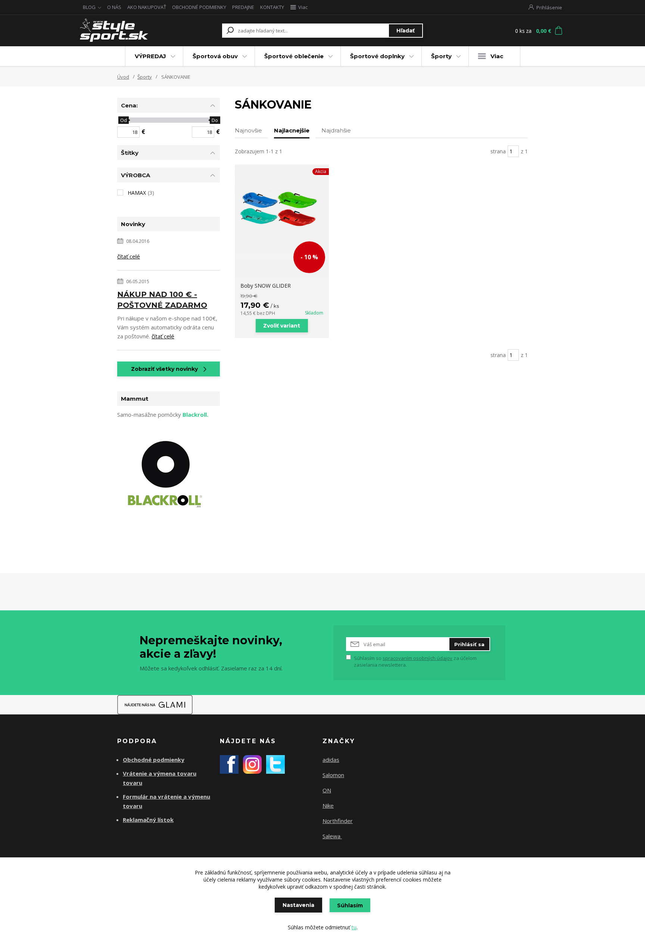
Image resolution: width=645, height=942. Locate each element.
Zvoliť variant (281, 325)
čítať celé (128, 256)
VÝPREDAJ (150, 56)
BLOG (89, 7)
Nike (328, 805)
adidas (330, 759)
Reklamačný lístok (148, 819)
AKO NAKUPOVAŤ (146, 7)
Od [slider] (123, 120)
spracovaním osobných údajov (417, 658)
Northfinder (337, 820)
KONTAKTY (272, 7)
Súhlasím (350, 905)
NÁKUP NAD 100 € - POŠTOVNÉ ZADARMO (162, 300)
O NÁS (114, 7)
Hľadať (405, 30)
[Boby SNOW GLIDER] (282, 212)
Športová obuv (215, 56)
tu (354, 927)
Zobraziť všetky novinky (164, 369)
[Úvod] (125, 31)
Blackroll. (195, 414)
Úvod (123, 76)
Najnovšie (248, 130)
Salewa (332, 836)
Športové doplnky (377, 56)
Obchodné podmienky (153, 759)
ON (326, 790)
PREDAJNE (243, 7)
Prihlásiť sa (469, 644)
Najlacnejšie (291, 130)
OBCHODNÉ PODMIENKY (199, 7)
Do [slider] (215, 120)
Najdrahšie (336, 130)
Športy (441, 56)
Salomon (333, 775)
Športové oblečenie (294, 56)
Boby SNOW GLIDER (265, 285)
